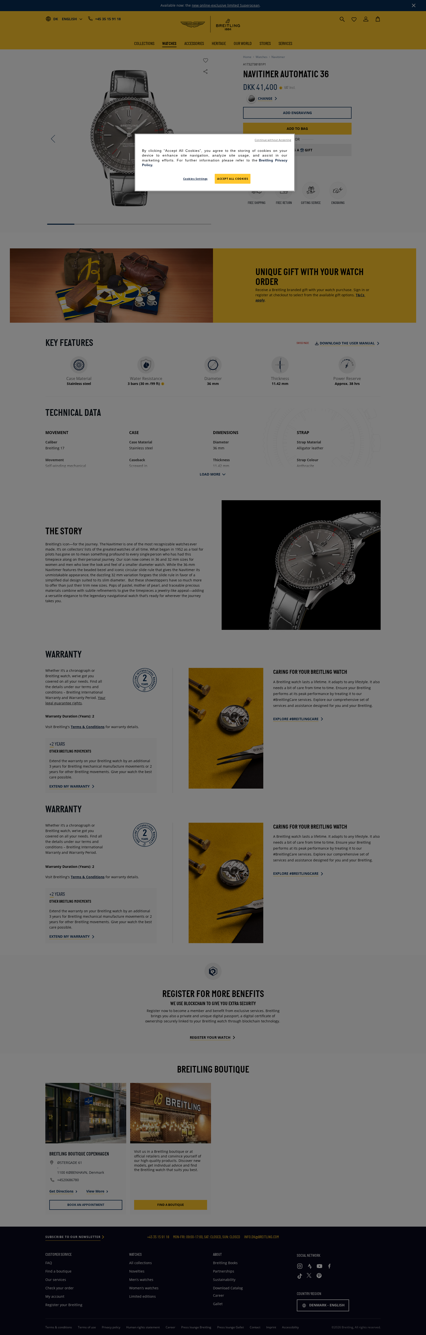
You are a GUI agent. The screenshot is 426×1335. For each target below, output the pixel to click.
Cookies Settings (195, 178)
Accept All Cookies (232, 178)
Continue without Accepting (273, 140)
